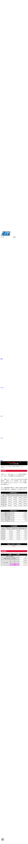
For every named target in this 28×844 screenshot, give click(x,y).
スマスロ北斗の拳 (8, 466)
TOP (3, 466)
